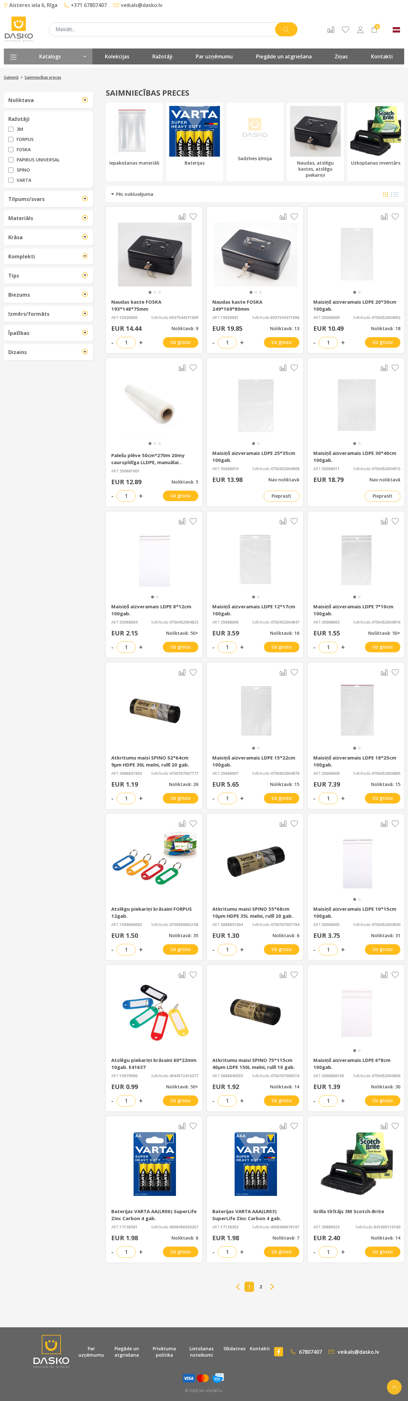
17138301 (128, 1227)
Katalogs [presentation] (50, 56)
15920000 (128, 317)
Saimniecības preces (43, 77)
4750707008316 (284, 1076)
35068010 (229, 469)
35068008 (330, 773)
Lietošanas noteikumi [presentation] (201, 1351)
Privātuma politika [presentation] (164, 1351)
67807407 (310, 1351)
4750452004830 (385, 925)
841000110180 (387, 1227)
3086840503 (232, 1076)
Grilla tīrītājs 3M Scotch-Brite (348, 1211)
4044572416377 (183, 1076)
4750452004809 (385, 1076)
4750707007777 (183, 773)
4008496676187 (284, 1227)
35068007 (229, 773)
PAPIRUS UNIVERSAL (38, 160)
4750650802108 (183, 925)
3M (20, 129)
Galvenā (11, 77)
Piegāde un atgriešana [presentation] (284, 56)
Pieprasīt (281, 496)
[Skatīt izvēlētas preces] (345, 29)
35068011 (330, 469)
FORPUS (25, 139)
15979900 (128, 1076)
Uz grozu (181, 342)
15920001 (229, 317)
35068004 (128, 622)
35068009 (330, 317)
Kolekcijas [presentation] (117, 56)
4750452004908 (284, 469)
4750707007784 (284, 925)
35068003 (330, 622)
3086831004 (232, 925)
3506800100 (333, 1076)
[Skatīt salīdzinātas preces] (331, 29)
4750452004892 (385, 317)
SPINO (23, 170)
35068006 (229, 622)
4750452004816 (385, 622)
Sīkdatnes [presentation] (234, 1348)
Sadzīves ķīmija (255, 158)
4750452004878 (284, 773)
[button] (150, 292)
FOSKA (24, 149)
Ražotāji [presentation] (162, 56)
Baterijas (195, 163)
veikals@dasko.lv (358, 1351)
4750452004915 (385, 469)
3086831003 (131, 773)
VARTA (24, 180)
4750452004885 (385, 773)
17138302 (229, 1227)
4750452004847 (284, 622)
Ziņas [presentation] (341, 56)
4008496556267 (183, 1227)
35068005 (330, 925)
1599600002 (131, 925)
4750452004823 (183, 622)
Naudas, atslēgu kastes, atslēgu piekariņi (315, 169)
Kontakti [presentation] (382, 56)
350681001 (130, 471)
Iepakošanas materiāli (134, 163)
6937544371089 (183, 317)
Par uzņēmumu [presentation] (214, 56)
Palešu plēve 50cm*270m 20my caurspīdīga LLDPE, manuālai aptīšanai (148, 462)
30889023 (330, 1227)
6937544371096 (284, 317)
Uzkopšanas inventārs (375, 163)
